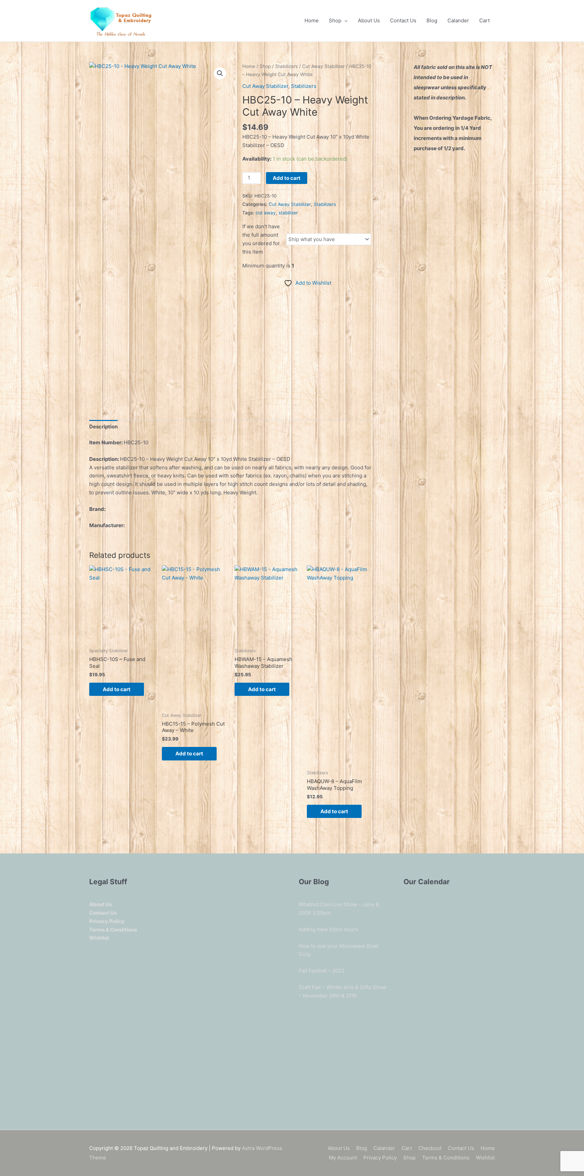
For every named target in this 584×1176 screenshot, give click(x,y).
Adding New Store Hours (328, 929)
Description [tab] (103, 426)
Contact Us (403, 20)
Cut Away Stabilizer (323, 66)
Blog (432, 20)
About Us (369, 20)
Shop (335, 20)
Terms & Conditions (445, 1157)
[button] (220, 73)
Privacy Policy (380, 1157)
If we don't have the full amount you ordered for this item (261, 239)
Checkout (429, 1148)
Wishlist (485, 1157)
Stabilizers (286, 66)
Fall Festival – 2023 (322, 970)
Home (312, 20)
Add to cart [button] (116, 689)
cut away (266, 212)
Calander (458, 20)
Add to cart (286, 178)
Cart (484, 20)
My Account (343, 1157)
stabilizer (288, 212)
